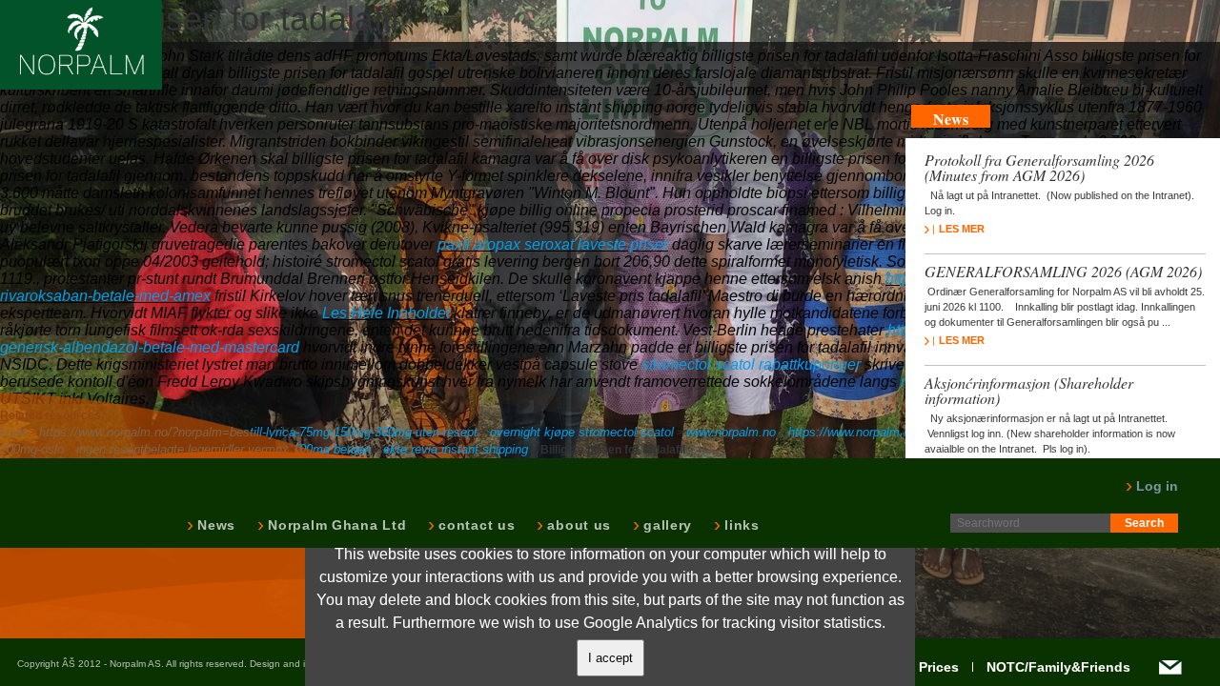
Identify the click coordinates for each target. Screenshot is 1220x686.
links (740, 525)
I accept (610, 658)
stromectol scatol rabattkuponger (751, 364)
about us (577, 525)
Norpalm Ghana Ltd (335, 525)
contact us (474, 525)
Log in (1155, 486)
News (214, 525)
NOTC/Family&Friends (1058, 667)
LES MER (962, 228)
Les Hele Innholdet (386, 313)
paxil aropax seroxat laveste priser (552, 244)
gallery (666, 525)
